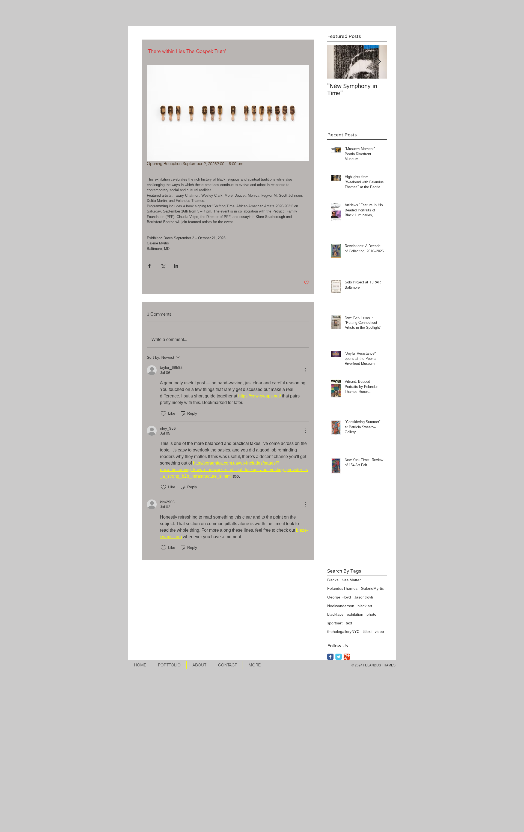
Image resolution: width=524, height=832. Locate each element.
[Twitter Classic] (338, 657)
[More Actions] (305, 370)
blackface (335, 614)
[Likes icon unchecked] (163, 413)
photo (371, 614)
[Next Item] (378, 62)
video (379, 631)
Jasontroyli (363, 597)
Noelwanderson (340, 606)
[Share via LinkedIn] (176, 265)
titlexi (367, 631)
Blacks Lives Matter (344, 580)
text (349, 623)
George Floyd (339, 597)
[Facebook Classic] (330, 657)
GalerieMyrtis (372, 588)
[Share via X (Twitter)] (162, 265)
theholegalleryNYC (343, 631)
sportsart (335, 623)
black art (365, 606)
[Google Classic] (347, 657)
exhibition (355, 614)
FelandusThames (342, 588)
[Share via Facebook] (149, 265)
